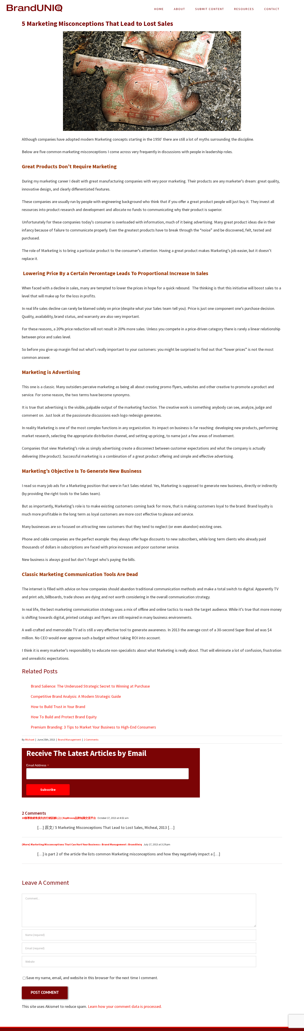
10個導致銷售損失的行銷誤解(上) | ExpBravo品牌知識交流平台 (59, 818)
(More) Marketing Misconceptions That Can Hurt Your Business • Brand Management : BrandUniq (82, 844)
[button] (290, 8)
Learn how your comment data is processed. (125, 1006)
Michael (29, 739)
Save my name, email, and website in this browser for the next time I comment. (92, 977)
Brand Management (69, 739)
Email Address (37, 765)
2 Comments (91, 739)
